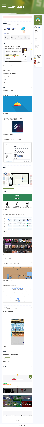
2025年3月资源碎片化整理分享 (39, 63)
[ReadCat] (31, 94)
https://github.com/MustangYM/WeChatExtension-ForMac (10, 73)
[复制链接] (22, 379)
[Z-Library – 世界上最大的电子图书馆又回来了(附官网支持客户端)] (35, 56)
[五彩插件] (31, 43)
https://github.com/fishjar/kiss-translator (8, 90)
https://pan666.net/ (7, 361)
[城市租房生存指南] (31, 23)
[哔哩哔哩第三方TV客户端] (31, 234)
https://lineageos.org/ (5, 370)
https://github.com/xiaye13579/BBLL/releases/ (8, 258)
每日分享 (9, 384)
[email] (39, 23)
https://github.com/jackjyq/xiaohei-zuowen (8, 311)
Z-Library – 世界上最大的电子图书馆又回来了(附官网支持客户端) (39, 56)
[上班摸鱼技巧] (31, 191)
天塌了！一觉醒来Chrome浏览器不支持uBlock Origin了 (39, 61)
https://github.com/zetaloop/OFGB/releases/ (8, 134)
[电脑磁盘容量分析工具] (31, 262)
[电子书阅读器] (31, 167)
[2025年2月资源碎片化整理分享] (35, 66)
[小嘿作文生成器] (31, 307)
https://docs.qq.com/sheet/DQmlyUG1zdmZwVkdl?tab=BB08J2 (10, 354)
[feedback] (41, 23)
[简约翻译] (31, 87)
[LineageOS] (31, 366)
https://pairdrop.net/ (5, 303)
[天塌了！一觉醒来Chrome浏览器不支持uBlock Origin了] (35, 61)
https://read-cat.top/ (5, 113)
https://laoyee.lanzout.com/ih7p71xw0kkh (8, 280)
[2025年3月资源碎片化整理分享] (35, 63)
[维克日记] (31, 138)
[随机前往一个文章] (39, 0)
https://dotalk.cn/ (5, 62)
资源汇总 (5, 383)
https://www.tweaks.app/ (6, 76)
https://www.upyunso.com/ (8, 358)
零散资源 (5, 384)
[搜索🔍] (40, 0)
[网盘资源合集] (31, 351)
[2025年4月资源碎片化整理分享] (35, 58)
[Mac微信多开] (31, 69)
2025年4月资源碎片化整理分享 (39, 58)
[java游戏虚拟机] (31, 315)
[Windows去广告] (31, 117)
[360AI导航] (31, 213)
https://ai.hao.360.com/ (6, 231)
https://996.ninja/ (5, 209)
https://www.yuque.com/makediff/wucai (7, 65)
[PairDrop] (31, 284)
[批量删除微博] (31, 79)
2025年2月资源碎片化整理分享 (39, 65)
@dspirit (6, 82)
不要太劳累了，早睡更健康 (38, 16)
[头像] (17, 375)
